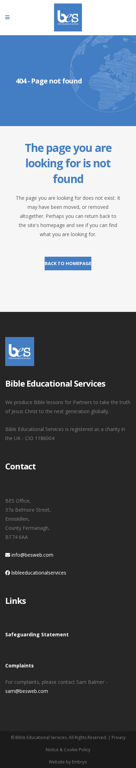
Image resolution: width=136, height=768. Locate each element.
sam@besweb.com (26, 691)
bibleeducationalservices (38, 572)
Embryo (79, 762)
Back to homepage (68, 263)
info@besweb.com (31, 554)
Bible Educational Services (41, 737)
